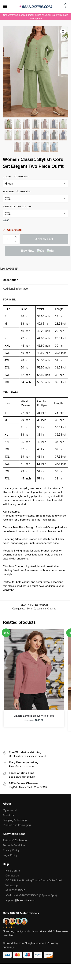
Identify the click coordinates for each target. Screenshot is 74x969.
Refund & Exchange (15, 840)
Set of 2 (31, 608)
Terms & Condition (14, 845)
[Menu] (8, 7)
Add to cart (44, 239)
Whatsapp (12, 885)
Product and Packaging (17, 824)
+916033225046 (15, 890)
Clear (6, 220)
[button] (65, 6)
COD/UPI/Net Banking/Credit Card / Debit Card (34, 880)
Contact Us (12, 875)
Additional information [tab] (16, 288)
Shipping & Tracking (15, 820)
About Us (8, 815)
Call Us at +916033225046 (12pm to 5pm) (31, 895)
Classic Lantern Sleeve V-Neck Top (34, 715)
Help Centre (13, 870)
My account (10, 810)
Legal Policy (10, 855)
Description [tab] (10, 279)
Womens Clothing (46, 608)
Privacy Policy (11, 850)
